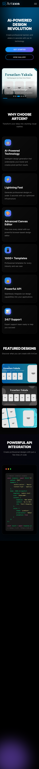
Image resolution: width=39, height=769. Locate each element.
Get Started (20, 49)
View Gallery (19, 57)
